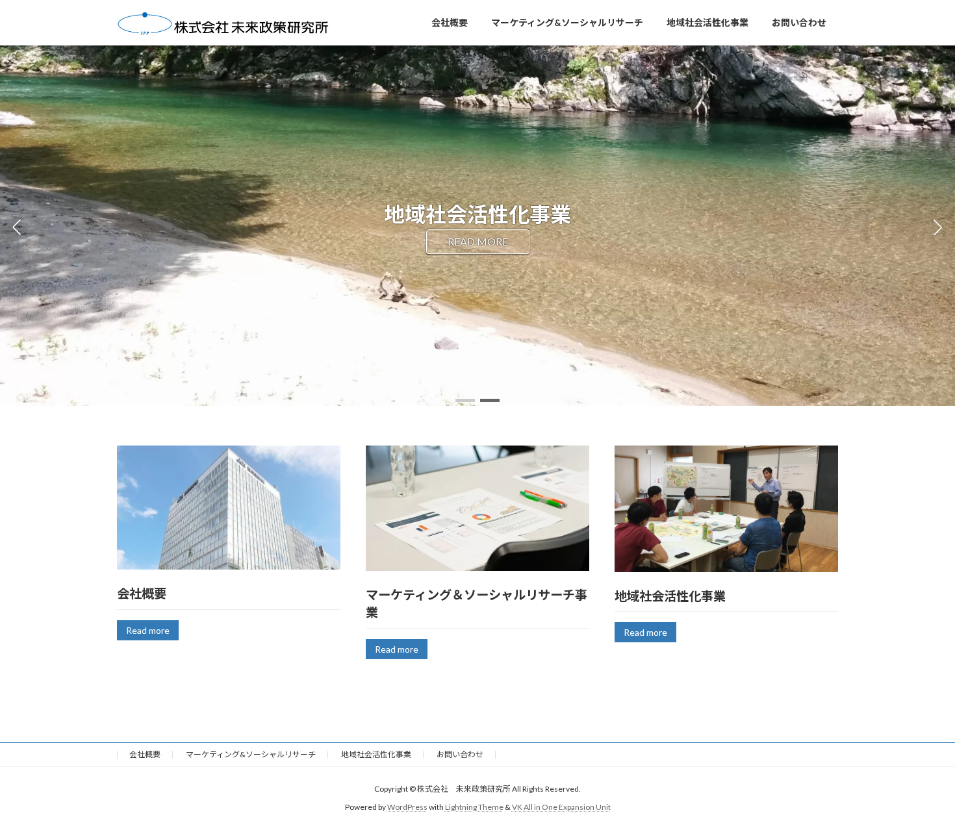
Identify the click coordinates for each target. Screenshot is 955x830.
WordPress (407, 807)
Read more (148, 630)
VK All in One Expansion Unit (561, 807)
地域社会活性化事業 (376, 754)
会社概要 (144, 754)
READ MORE (478, 241)
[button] (465, 400)
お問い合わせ (460, 754)
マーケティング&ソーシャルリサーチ (251, 754)
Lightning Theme (474, 807)
